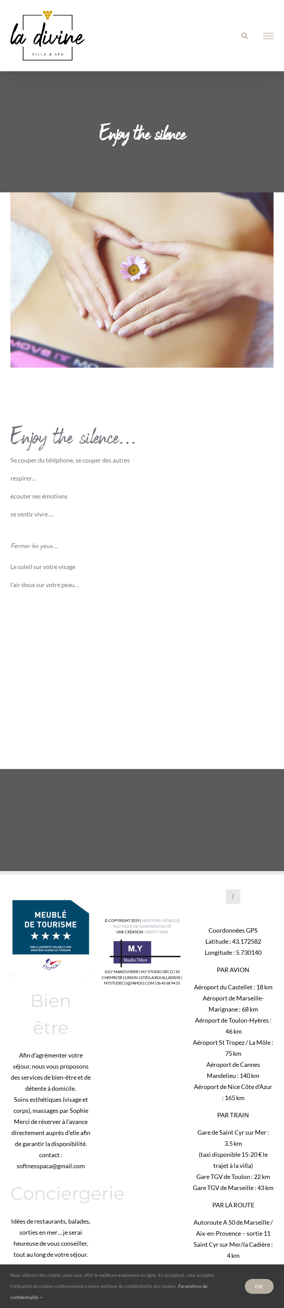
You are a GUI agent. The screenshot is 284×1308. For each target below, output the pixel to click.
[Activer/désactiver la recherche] (244, 35)
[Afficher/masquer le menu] (269, 36)
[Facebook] (233, 896)
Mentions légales (159, 920)
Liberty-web (156, 932)
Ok (259, 1286)
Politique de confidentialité (142, 926)
